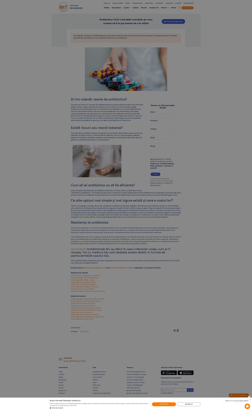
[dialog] (126, 404)
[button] (99, 408)
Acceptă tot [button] (164, 404)
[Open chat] (247, 406)
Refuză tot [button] (189, 404)
